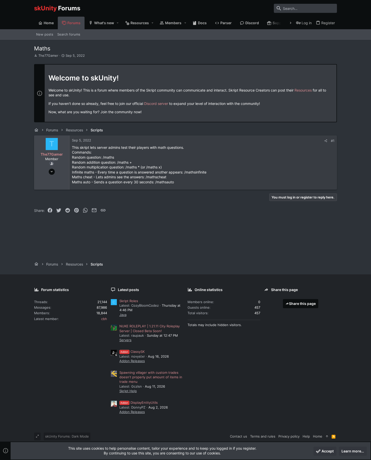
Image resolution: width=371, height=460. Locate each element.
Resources (303, 90)
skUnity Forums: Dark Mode (67, 436)
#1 (332, 141)
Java (122, 315)
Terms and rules (262, 436)
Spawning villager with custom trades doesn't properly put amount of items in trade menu (150, 377)
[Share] (325, 140)
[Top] (327, 436)
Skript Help (128, 391)
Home (317, 436)
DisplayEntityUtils (139, 402)
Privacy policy (289, 436)
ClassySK (132, 352)
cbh (104, 319)
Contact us (238, 436)
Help (306, 436)
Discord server (156, 103)
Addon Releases (132, 361)
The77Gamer (48, 55)
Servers (125, 340)
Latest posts (128, 290)
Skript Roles (128, 301)
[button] (118, 23)
